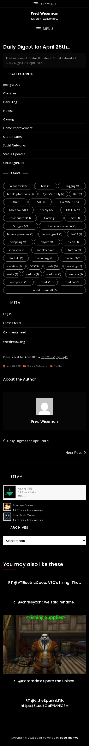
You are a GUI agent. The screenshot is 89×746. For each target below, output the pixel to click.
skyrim (47, 242)
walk (53, 266)
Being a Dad (11, 84)
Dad (77, 194)
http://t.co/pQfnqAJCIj (55, 357)
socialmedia (46, 250)
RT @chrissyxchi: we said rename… (44, 602)
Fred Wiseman (44, 13)
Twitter (72, 258)
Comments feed (14, 332)
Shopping (18, 242)
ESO (40, 202)
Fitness (8, 110)
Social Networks (14, 145)
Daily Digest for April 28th (28, 441)
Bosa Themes (69, 738)
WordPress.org (14, 341)
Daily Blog (10, 102)
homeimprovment (20, 234)
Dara (15, 202)
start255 (25, 489)
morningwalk (52, 234)
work (46, 282)
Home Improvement (17, 128)
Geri (75, 218)
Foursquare (20, 218)
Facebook (18, 210)
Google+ (20, 226)
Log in (7, 314)
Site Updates (12, 136)
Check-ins (10, 93)
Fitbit (73, 210)
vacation (14, 266)
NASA (76, 234)
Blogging (72, 186)
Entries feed (12, 323)
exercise (69, 202)
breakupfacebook (20, 194)
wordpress (18, 282)
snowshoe (16, 250)
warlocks (53, 274)
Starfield (16, 258)
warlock (32, 274)
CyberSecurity (53, 194)
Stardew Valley (23, 505)
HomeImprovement (62, 226)
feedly (46, 210)
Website (76, 274)
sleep (73, 242)
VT (34, 266)
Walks (12, 274)
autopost (18, 186)
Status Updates (14, 154)
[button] (44, 29)
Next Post (73, 452)
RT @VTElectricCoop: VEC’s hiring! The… (44, 582)
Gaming (8, 119)
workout (72, 282)
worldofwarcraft (45, 290)
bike (45, 186)
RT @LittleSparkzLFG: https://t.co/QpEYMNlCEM (45, 703)
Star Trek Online (24, 515)
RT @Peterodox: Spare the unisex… (44, 680)
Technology (44, 258)
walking (74, 266)
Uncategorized (13, 163)
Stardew (74, 250)
